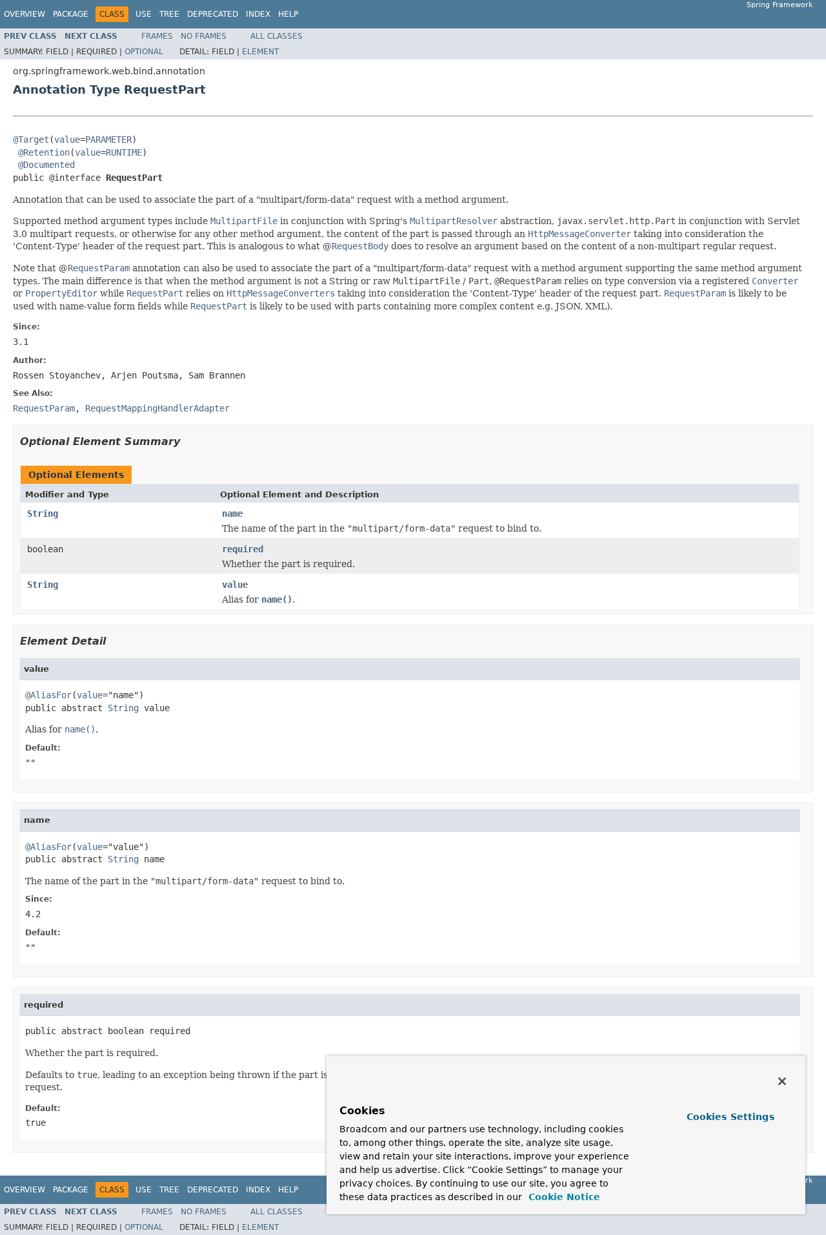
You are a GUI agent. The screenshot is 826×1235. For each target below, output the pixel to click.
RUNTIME (124, 152)
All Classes (276, 36)
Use (144, 14)
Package (70, 14)
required (242, 549)
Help (288, 14)
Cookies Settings (730, 1117)
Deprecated (212, 14)
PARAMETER (108, 139)
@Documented (46, 165)
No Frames (204, 36)
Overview (24, 14)
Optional (144, 51)
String (42, 513)
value (67, 139)
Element (260, 51)
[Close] (782, 1081)
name (232, 513)
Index (258, 14)
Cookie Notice (562, 1197)
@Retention (44, 152)
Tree (169, 14)
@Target (31, 139)
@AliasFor (48, 695)
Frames (157, 36)
